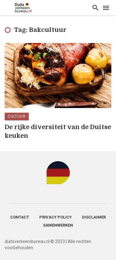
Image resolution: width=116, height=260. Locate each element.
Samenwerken (58, 225)
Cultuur (17, 116)
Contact (19, 217)
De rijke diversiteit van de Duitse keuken (58, 131)
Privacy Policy (55, 217)
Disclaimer (94, 217)
